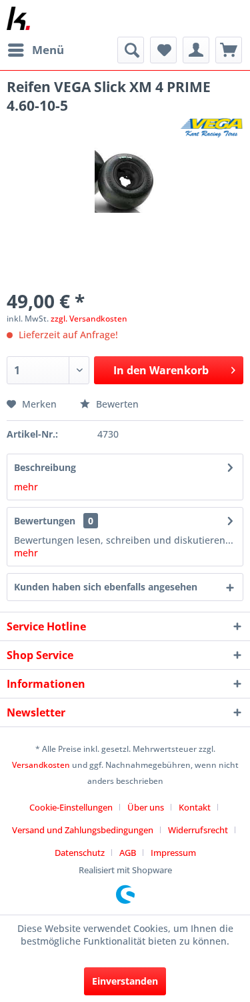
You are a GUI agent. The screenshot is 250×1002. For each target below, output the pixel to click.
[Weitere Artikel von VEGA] (211, 126)
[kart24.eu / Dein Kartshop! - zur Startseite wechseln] (18, 18)
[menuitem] (35, 50)
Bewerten (116, 404)
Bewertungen (44, 520)
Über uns (145, 807)
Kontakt (195, 807)
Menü (48, 49)
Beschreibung (45, 467)
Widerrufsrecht (198, 830)
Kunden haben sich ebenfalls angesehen (105, 586)
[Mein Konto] (196, 50)
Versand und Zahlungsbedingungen (82, 830)
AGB (127, 853)
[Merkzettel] (163, 50)
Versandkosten (41, 765)
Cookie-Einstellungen (71, 807)
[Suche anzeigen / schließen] (130, 50)
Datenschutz (80, 853)
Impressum (173, 853)
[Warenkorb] (228, 50)
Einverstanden (125, 981)
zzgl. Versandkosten (89, 318)
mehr (26, 486)
